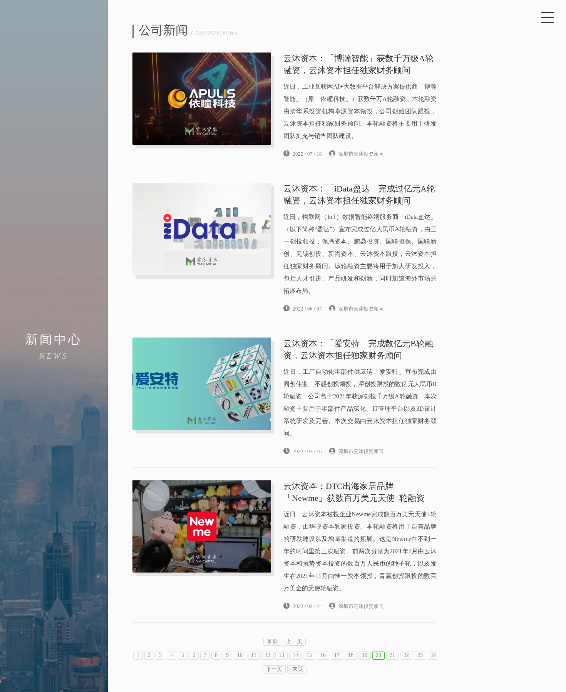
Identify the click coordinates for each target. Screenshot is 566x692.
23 (420, 655)
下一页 (274, 669)
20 (378, 655)
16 (323, 655)
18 (350, 655)
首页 (272, 642)
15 (309, 655)
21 (392, 655)
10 (240, 655)
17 (337, 655)
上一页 (294, 642)
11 (253, 655)
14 (295, 655)
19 (364, 655)
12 (267, 655)
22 (406, 655)
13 (281, 655)
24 (434, 655)
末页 (297, 669)
